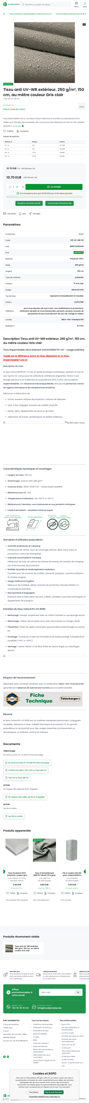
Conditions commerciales (43, 1024)
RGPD (35, 1040)
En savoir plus (16, 126)
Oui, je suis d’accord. (53, 1092)
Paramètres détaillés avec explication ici (44, 1097)
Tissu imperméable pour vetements (71, 1052)
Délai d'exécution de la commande (41, 1056)
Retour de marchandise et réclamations (43, 1050)
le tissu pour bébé (68, 1056)
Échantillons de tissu (41, 1031)
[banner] (10, 4)
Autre (81, 106)
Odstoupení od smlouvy (42, 1027)
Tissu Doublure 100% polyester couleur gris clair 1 (17, 874)
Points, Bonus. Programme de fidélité (44, 1061)
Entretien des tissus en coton (73, 1036)
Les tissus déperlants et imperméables (70, 1028)
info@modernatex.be (49, 1007)
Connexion (78, 992)
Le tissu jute (66, 1048)
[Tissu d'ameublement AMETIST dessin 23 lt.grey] (44, 850)
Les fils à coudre (68, 1033)
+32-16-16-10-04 (20, 1008)
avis (63, 1066)
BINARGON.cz (81, 1098)
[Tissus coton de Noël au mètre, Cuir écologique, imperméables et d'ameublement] (4, 14)
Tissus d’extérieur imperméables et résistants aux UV (30, 14)
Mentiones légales (40, 1034)
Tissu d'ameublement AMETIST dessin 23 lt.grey (44, 874)
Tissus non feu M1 (68, 1045)
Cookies (36, 1037)
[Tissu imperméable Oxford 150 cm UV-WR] (42, 706)
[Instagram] (8, 1057)
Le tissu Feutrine (68, 1059)
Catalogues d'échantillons (60, 203)
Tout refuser (33, 1092)
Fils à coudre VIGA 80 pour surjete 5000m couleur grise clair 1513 (72, 874)
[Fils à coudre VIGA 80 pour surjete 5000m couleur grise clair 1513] (71, 850)
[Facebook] (4, 1057)
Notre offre (66, 1024)
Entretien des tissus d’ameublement (69, 1040)
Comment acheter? (41, 1043)
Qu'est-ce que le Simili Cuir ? (73, 1063)
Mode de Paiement (40, 1046)
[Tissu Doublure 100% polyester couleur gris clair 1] (16, 850)
